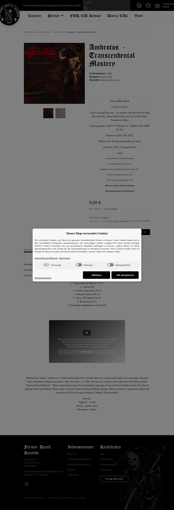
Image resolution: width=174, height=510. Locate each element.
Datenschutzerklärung (46, 258)
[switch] (47, 264)
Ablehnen (97, 275)
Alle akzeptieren (125, 275)
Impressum (64, 258)
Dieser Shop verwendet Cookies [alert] (87, 233)
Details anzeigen (43, 277)
